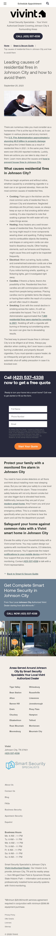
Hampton (33, 714)
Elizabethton (15, 720)
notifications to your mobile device (22, 554)
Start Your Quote (28, 446)
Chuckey (14, 714)
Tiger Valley (15, 687)
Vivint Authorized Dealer (17, 867)
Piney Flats (34, 709)
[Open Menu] (5, 3)
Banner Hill (15, 703)
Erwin (12, 709)
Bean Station (15, 692)
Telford (32, 720)
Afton (12, 698)
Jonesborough (36, 703)
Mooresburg (15, 731)
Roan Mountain (17, 725)
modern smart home (14, 503)
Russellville (34, 692)
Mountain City (35, 731)
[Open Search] (47, 3)
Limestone (34, 698)
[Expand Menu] (29, 19)
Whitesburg (34, 687)
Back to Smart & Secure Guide (22, 573)
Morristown (34, 725)
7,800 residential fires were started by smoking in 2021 (30, 319)
